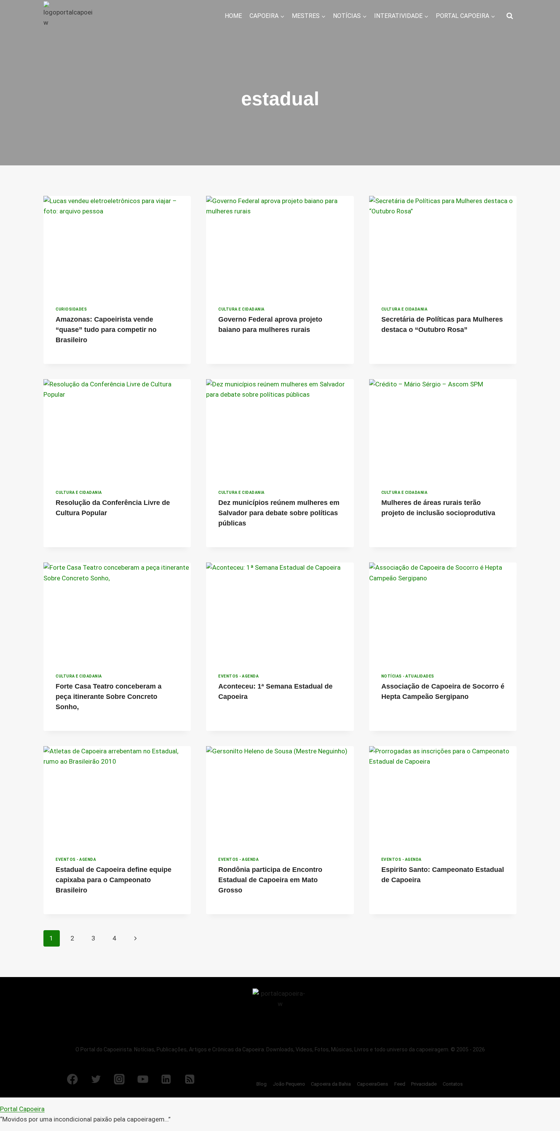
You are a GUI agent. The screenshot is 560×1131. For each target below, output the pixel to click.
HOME (233, 15)
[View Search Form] (510, 16)
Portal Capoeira (22, 1109)
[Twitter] (96, 1079)
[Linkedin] (166, 1079)
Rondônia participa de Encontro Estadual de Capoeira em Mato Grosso (270, 880)
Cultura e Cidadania (241, 309)
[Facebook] (72, 1079)
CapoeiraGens (372, 1084)
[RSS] (189, 1079)
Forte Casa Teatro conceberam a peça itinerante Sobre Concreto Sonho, (109, 696)
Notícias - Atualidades (407, 676)
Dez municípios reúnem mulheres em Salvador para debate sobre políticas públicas (278, 513)
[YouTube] (143, 1079)
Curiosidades (71, 309)
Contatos (453, 1084)
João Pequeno (289, 1084)
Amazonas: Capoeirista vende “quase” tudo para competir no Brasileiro (106, 330)
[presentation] (117, 245)
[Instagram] (119, 1079)
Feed (399, 1084)
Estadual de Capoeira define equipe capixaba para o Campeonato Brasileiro (113, 880)
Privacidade (424, 1084)
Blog (261, 1084)
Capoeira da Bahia (331, 1084)
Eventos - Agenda (238, 676)
